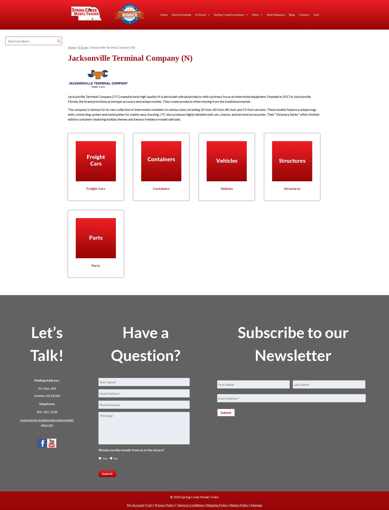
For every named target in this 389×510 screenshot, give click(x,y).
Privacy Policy (165, 505)
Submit (107, 474)
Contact (304, 14)
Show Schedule (181, 14)
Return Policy (239, 505)
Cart (316, 14)
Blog (292, 14)
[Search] (59, 41)
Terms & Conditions (190, 505)
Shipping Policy (217, 505)
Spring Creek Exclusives (229, 14)
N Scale (83, 47)
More (255, 14)
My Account (135, 505)
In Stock (200, 14)
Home (164, 14)
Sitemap (256, 505)
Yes (105, 458)
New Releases (276, 14)
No (116, 458)
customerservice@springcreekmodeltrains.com (47, 422)
